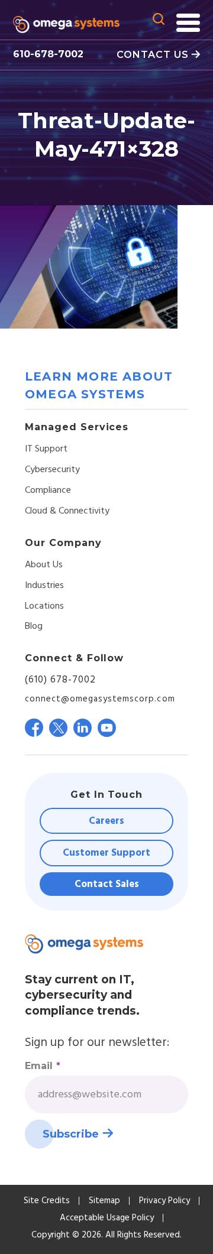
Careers (106, 821)
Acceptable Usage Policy (107, 1218)
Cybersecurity (52, 469)
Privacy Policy (164, 1201)
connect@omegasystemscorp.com (100, 699)
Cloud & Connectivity (67, 511)
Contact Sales (107, 884)
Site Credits (47, 1201)
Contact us (153, 54)
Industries (44, 585)
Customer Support (106, 853)
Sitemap (104, 1201)
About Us (44, 565)
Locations (44, 606)
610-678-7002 (48, 54)
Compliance (48, 490)
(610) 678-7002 (60, 680)
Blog (34, 626)
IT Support (46, 449)
